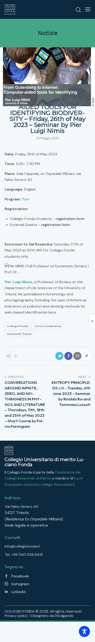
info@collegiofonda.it (22, 546)
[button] (87, 9)
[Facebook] (68, 356)
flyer (26, 199)
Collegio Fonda (17, 326)
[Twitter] (59, 356)
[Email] (77, 356)
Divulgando (64, 615)
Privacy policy (17, 615)
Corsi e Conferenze (47, 326)
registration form (70, 218)
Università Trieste (19, 334)
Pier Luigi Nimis (18, 282)
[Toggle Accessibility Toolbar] (84, 631)
